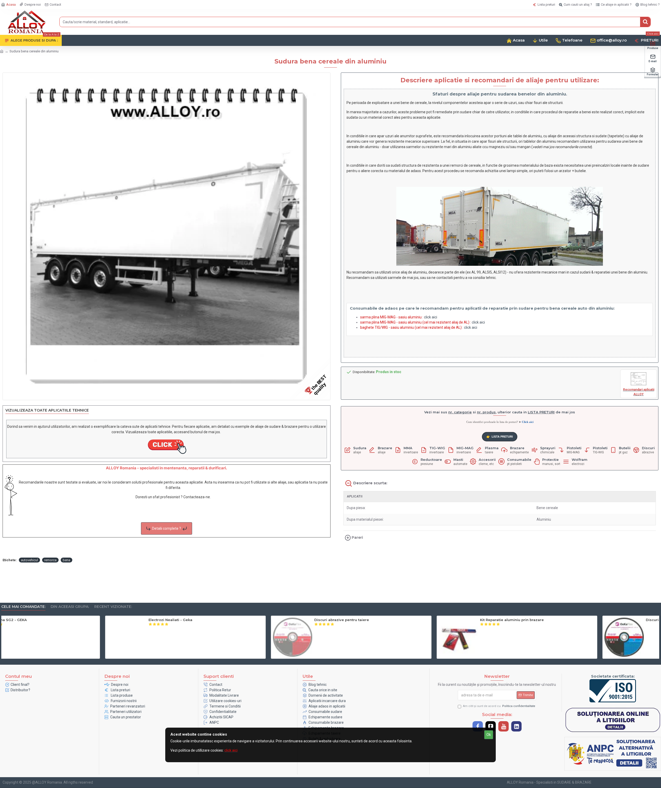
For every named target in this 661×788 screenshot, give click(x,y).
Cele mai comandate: (23, 607)
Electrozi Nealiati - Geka (232, 620)
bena (66, 560)
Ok (488, 735)
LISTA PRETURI (499, 437)
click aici (430, 317)
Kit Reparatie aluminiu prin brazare (574, 620)
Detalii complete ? (166, 528)
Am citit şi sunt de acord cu (499, 706)
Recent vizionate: (113, 607)
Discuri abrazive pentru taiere (403, 620)
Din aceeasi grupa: (70, 607)
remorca (50, 560)
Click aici (527, 421)
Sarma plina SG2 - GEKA (67, 620)
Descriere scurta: (370, 483)
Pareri (357, 537)
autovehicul (29, 560)
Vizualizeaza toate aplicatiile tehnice (47, 410)
